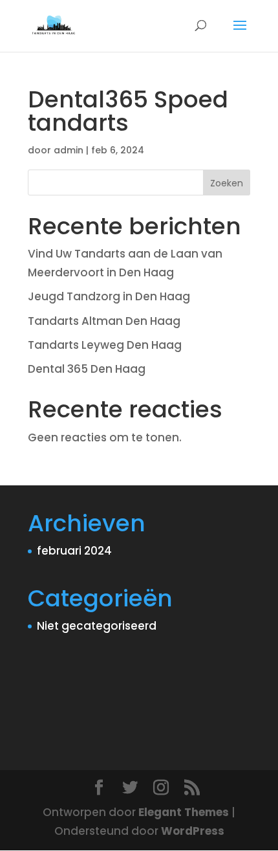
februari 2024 (74, 550)
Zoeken (226, 183)
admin (68, 150)
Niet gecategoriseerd (96, 626)
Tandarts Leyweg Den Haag (105, 345)
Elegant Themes (183, 812)
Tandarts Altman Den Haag (104, 321)
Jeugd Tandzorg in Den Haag (109, 296)
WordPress (192, 831)
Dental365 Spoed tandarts (128, 111)
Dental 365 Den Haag (86, 369)
